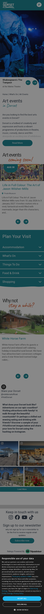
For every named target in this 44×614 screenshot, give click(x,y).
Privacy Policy (18, 593)
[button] (22, 609)
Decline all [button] (22, 604)
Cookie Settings (7, 593)
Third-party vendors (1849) (21, 576)
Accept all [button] (22, 598)
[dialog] (22, 584)
